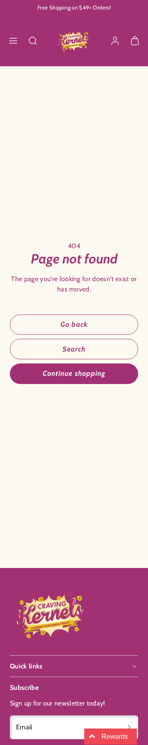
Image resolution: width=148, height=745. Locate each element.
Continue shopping (74, 373)
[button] (13, 41)
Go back (74, 324)
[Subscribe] (129, 727)
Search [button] (74, 349)
